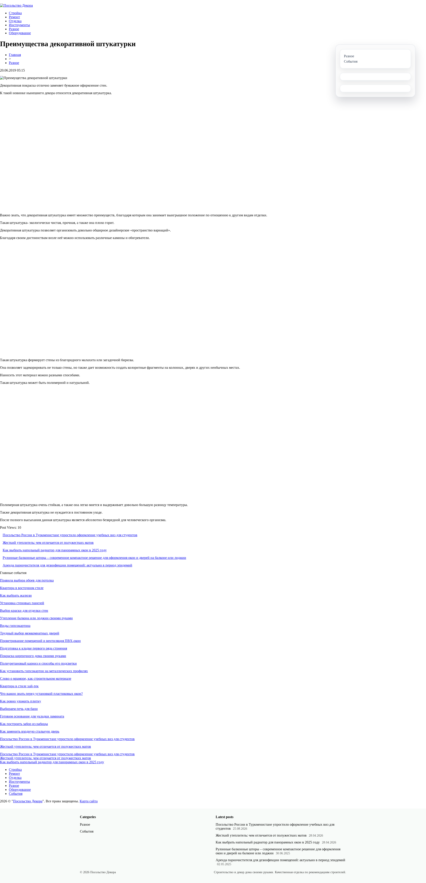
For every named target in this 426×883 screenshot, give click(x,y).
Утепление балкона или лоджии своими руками (36, 618)
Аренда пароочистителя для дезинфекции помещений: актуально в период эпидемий (67, 565)
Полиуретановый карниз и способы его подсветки (38, 663)
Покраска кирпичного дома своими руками (33, 656)
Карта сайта (89, 801)
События (15, 793)
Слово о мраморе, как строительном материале (35, 678)
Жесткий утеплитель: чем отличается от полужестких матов (48, 542)
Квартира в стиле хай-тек (19, 686)
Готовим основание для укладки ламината (32, 716)
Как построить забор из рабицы (24, 724)
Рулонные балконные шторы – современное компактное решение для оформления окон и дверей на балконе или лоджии (94, 558)
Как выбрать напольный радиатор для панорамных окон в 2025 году (55, 550)
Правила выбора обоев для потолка (27, 580)
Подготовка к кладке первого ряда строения (33, 648)
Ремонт (14, 17)
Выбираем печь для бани (19, 709)
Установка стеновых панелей (22, 603)
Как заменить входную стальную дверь (29, 731)
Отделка (15, 21)
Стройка (15, 13)
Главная (15, 55)
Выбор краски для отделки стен (24, 610)
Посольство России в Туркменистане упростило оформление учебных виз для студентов (70, 535)
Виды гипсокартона (15, 626)
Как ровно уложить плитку (20, 701)
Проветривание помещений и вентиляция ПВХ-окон (40, 641)
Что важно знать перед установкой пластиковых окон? (41, 694)
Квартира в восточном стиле (21, 588)
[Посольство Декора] (16, 5)
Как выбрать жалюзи (16, 595)
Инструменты (19, 25)
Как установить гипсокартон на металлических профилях (44, 671)
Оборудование (20, 33)
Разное (14, 29)
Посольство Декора (27, 801)
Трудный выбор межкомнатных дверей (29, 633)
